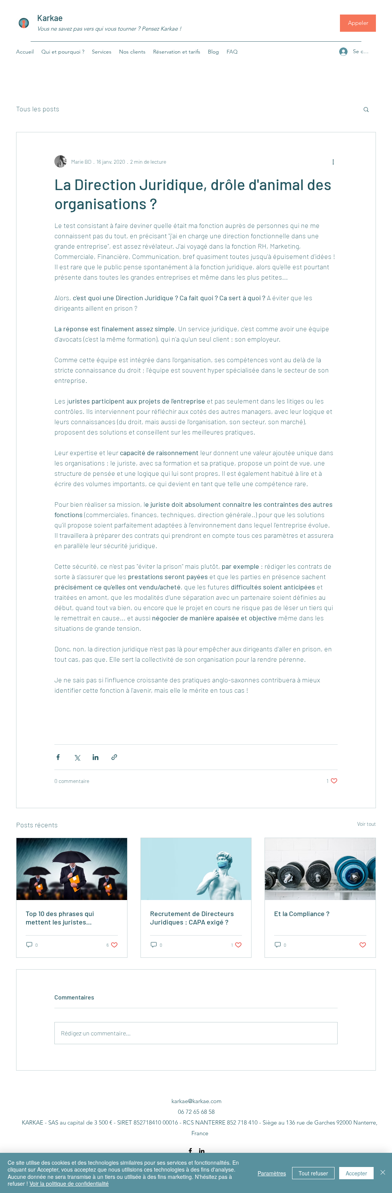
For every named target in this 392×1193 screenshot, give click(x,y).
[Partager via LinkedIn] (95, 757)
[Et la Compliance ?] (320, 869)
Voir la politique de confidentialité (69, 1183)
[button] (366, 109)
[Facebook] (190, 1151)
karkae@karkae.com (197, 1101)
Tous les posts (37, 108)
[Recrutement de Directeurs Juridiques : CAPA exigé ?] (196, 869)
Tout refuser (313, 1173)
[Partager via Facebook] (58, 757)
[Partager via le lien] (114, 757)
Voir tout (366, 823)
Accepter (356, 1173)
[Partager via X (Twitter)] (76, 757)
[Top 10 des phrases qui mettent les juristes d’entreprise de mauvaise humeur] (71, 869)
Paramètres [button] (272, 1173)
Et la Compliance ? (302, 913)
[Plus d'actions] (333, 161)
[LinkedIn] (202, 1151)
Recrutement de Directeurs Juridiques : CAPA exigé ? (192, 917)
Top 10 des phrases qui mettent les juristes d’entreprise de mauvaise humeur (64, 917)
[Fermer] (382, 1173)
